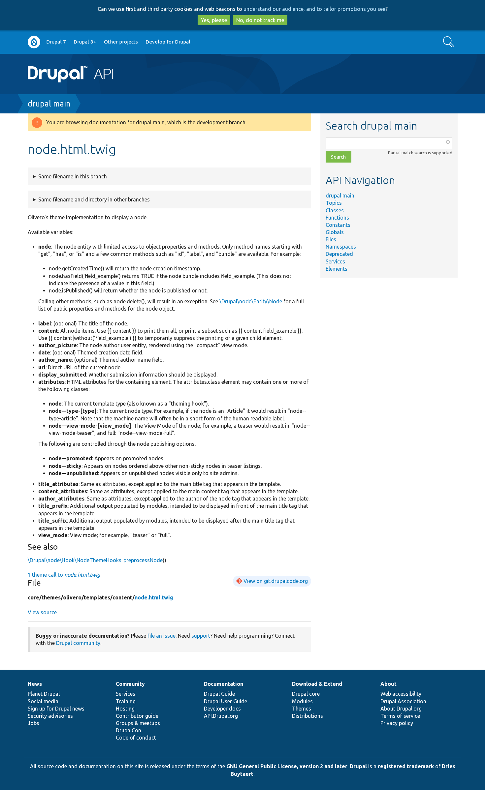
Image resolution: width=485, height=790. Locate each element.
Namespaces (341, 247)
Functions (337, 218)
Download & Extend (317, 684)
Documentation (223, 684)
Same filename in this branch (72, 176)
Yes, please (214, 20)
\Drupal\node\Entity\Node (250, 301)
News (35, 684)
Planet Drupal (44, 694)
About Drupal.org (401, 709)
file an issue (161, 636)
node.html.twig (154, 597)
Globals (335, 232)
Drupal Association (403, 701)
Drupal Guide (219, 694)
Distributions (307, 716)
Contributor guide (137, 716)
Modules (302, 701)
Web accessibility (400, 694)
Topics (334, 203)
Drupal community (78, 643)
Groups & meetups (138, 723)
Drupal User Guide (225, 701)
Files (331, 239)
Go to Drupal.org (34, 42)
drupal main (49, 103)
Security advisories (50, 716)
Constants (338, 225)
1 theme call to (64, 575)
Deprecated (339, 254)
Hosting (125, 709)
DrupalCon (128, 730)
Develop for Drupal (168, 42)
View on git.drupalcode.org (275, 581)
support (200, 636)
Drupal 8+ (85, 42)
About (388, 684)
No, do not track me (260, 20)
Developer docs (222, 709)
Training (126, 701)
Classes (335, 210)
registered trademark (406, 766)
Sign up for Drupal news (56, 709)
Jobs (33, 723)
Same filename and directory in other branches (94, 199)
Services (335, 261)
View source (42, 612)
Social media (43, 701)
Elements (336, 269)
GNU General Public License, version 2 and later (286, 766)
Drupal (358, 766)
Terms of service (400, 716)
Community (130, 684)
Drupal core (306, 694)
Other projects (121, 42)
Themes (301, 709)
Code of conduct (136, 738)
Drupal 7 (56, 42)
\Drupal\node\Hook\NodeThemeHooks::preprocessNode (95, 560)
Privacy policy (396, 723)
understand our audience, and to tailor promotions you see (314, 9)
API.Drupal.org (221, 716)
